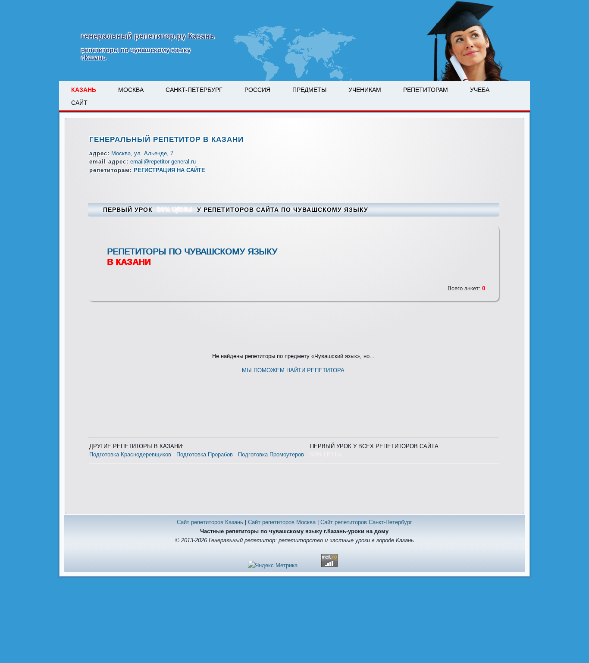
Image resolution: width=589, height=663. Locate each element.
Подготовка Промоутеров (271, 454)
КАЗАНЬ (83, 89)
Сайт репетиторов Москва (282, 522)
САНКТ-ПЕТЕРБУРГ (194, 89)
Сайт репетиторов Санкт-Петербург (366, 522)
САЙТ (79, 102)
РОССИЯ (257, 89)
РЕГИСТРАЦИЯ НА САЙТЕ (169, 170)
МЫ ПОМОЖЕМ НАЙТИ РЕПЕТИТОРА (293, 370)
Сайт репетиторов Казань (210, 522)
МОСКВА (131, 89)
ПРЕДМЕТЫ (309, 89)
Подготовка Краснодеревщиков (130, 454)
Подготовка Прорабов (204, 454)
